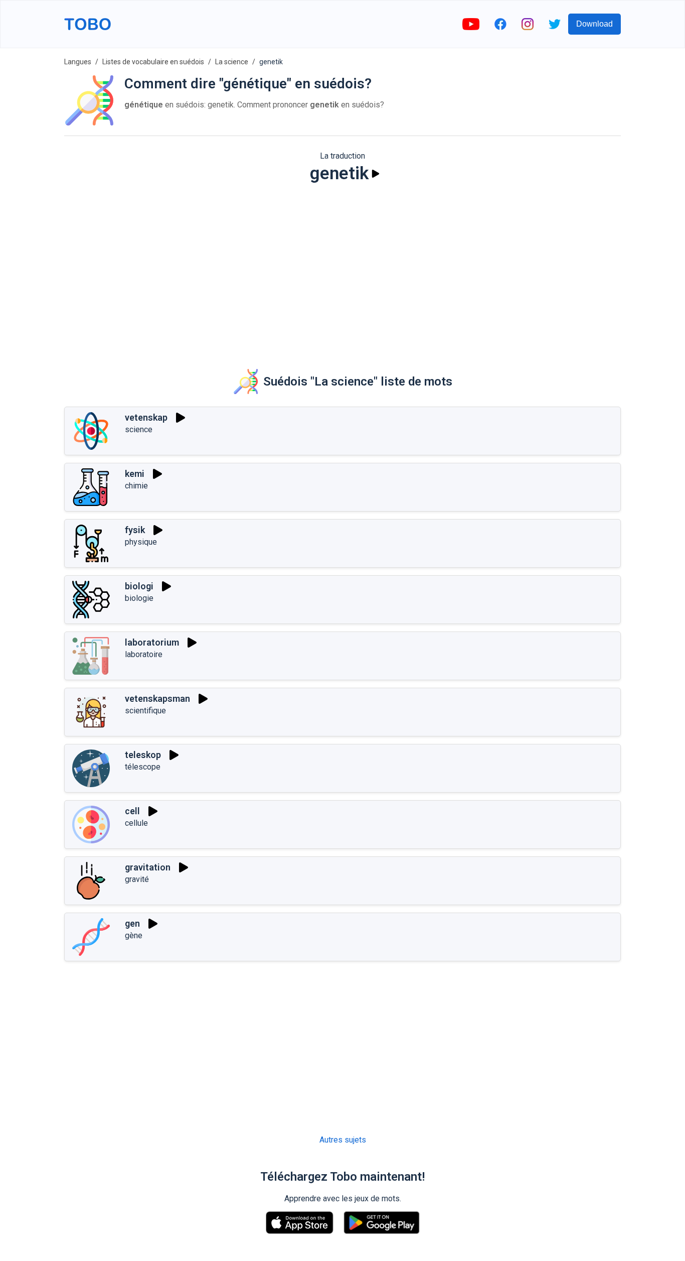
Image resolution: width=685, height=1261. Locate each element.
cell (132, 811)
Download (594, 24)
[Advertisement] (342, 269)
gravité (137, 879)
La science (231, 62)
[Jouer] (376, 173)
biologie (139, 598)
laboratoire (143, 654)
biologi (139, 586)
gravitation (147, 867)
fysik (135, 530)
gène (133, 935)
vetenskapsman (157, 698)
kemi (134, 473)
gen (132, 923)
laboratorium (152, 642)
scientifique (145, 710)
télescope (142, 767)
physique (141, 542)
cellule (136, 823)
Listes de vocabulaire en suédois (153, 62)
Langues (77, 62)
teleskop (143, 754)
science (138, 429)
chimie (136, 485)
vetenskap (146, 417)
